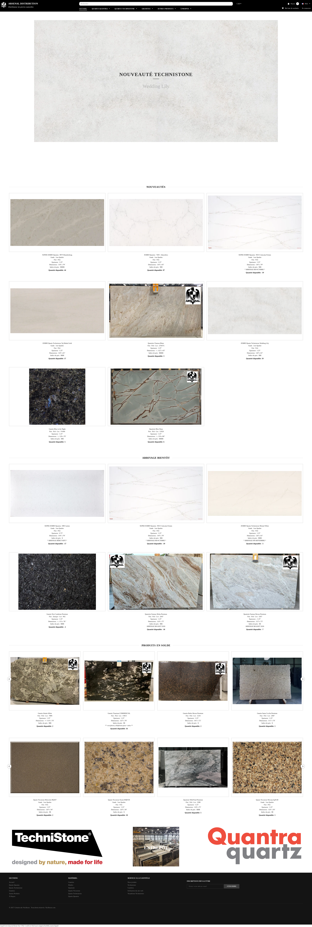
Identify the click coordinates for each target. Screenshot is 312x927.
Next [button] (294, 103)
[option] (156, 103)
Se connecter (306, 8)
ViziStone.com (50, 907)
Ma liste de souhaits (292, 8)
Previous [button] (18, 103)
